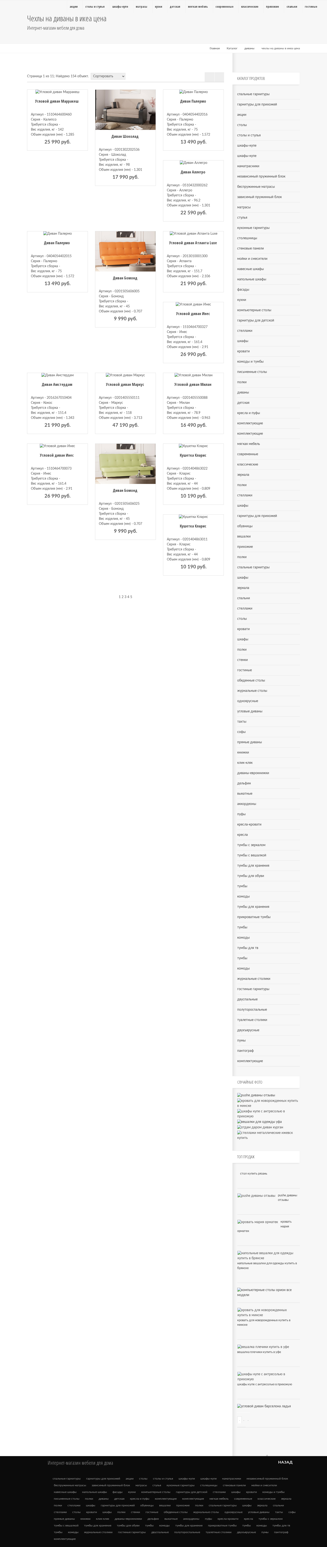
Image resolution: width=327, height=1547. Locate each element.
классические (247, 464)
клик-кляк (245, 763)
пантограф (245, 1051)
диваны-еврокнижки (253, 773)
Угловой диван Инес (193, 313)
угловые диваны (249, 711)
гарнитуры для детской (255, 320)
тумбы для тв (247, 948)
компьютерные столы (254, 310)
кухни (241, 300)
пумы (241, 1040)
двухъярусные (248, 1030)
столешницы (247, 238)
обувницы (245, 526)
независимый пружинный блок (261, 176)
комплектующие (250, 423)
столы (242, 125)
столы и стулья (249, 135)
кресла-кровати (249, 824)
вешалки (244, 536)
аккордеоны (246, 804)
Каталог (232, 48)
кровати (243, 351)
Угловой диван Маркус (125, 384)
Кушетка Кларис (193, 455)
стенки (242, 660)
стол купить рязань (253, 1173)
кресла (242, 835)
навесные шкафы (250, 269)
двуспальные (247, 999)
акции (241, 114)
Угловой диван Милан (193, 384)
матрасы (244, 207)
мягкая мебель (248, 444)
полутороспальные (252, 1009)
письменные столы (252, 372)
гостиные (244, 670)
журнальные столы (252, 691)
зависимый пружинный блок (259, 197)
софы (241, 732)
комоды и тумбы (250, 361)
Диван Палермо (193, 101)
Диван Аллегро (192, 172)
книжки (243, 752)
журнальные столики (253, 979)
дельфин (244, 783)
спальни (243, 598)
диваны (249, 48)
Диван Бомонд (125, 278)
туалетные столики (252, 1020)
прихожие (245, 547)
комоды (243, 896)
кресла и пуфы (248, 413)
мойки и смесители (252, 259)
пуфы (241, 814)
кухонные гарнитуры (253, 228)
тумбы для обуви (250, 876)
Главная (215, 48)
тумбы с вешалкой (251, 855)
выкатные (244, 793)
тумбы (242, 886)
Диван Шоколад (125, 136)
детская (243, 403)
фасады (243, 289)
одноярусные (247, 701)
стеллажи (244, 331)
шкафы (242, 341)
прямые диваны (249, 742)
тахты (241, 721)
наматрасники (248, 166)
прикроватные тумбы (254, 917)
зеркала (243, 475)
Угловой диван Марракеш (57, 101)
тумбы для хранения (253, 865)
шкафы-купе (246, 145)
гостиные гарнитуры (253, 989)
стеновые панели (250, 248)
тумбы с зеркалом (251, 845)
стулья (242, 217)
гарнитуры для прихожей (257, 104)
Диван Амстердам (57, 384)
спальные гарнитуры (253, 94)
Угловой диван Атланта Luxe (193, 242)
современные (247, 454)
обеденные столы (251, 680)
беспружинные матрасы (256, 187)
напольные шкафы (251, 279)
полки (242, 382)
